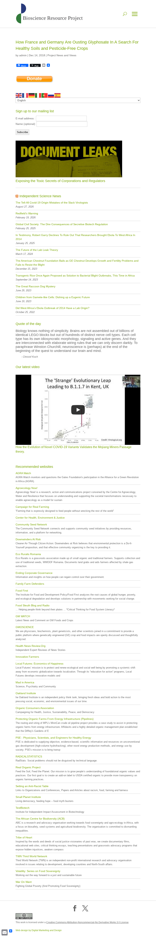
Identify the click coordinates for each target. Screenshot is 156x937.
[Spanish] (57, 95)
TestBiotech (22, 807)
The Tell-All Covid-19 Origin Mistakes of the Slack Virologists (52, 202)
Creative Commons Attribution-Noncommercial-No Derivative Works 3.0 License (87, 922)
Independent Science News (40, 196)
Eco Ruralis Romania (28, 554)
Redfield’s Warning (27, 213)
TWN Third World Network (31, 856)
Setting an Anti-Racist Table (32, 786)
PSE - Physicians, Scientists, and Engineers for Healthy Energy (53, 737)
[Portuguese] (44, 95)
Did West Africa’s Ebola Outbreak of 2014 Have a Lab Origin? (52, 308)
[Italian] (38, 95)
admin (23, 55)
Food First (22, 590)
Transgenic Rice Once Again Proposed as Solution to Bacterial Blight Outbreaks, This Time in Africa (75, 275)
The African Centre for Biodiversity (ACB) (40, 818)
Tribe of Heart (24, 837)
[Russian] (51, 95)
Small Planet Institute (28, 796)
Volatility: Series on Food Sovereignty (38, 871)
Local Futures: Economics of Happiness (39, 663)
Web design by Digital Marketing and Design (39, 930)
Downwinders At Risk (28, 539)
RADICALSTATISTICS (29, 756)
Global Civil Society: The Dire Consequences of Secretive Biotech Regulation (62, 224)
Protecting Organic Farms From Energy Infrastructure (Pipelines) (55, 718)
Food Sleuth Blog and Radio (32, 605)
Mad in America (25, 682)
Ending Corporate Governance (34, 572)
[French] (25, 95)
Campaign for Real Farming (32, 506)
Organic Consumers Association (35, 708)
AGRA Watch (23, 473)
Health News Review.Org (30, 645)
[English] (19, 95)
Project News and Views (61, 55)
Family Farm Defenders (30, 583)
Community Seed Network (31, 524)
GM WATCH (23, 616)
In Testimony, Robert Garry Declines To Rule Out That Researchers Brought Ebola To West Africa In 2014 (75, 237)
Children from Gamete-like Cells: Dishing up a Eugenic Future (53, 297)
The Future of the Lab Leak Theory (37, 249)
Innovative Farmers (27, 656)
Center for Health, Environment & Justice (40, 517)
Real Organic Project (28, 767)
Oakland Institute (26, 693)
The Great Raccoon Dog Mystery (35, 286)
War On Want (24, 881)
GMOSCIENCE (25, 627)
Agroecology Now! (26, 487)
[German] (32, 95)
